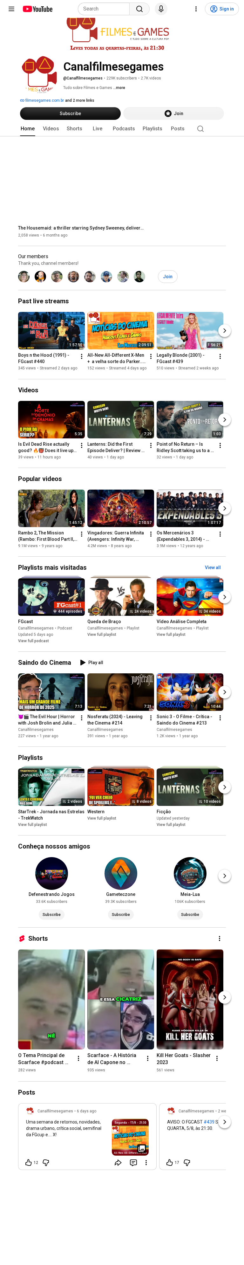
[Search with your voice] (161, 9)
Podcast (65, 628)
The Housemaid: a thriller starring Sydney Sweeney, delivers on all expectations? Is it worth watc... (82, 227)
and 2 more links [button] (79, 100)
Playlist (133, 628)
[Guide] (11, 9)
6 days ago (86, 1111)
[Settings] (196, 9)
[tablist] (122, 128)
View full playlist (101, 634)
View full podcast (33, 641)
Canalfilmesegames (36, 628)
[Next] (224, 331)
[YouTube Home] (37, 9)
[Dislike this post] (46, 1163)
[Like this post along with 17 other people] (170, 1163)
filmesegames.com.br (44, 100)
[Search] (139, 9)
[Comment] (133, 1162)
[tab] (27, 128)
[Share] (118, 1162)
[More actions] (81, 356)
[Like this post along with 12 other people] (29, 1163)
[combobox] (105, 9)
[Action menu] (146, 1162)
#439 (209, 1121)
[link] (87, 1138)
